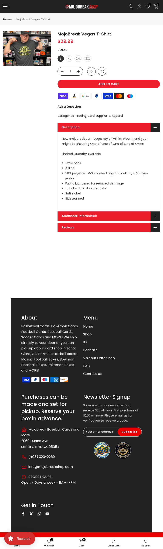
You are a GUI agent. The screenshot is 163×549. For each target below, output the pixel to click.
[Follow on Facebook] (23, 513)
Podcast (90, 350)
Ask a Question (69, 106)
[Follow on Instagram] (39, 513)
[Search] (131, 6)
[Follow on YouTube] (47, 513)
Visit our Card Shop (99, 358)
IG (85, 342)
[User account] (139, 6)
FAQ (86, 365)
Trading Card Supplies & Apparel (99, 116)
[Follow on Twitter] (31, 513)
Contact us (92, 373)
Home (7, 19)
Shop (87, 334)
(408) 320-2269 (41, 456)
